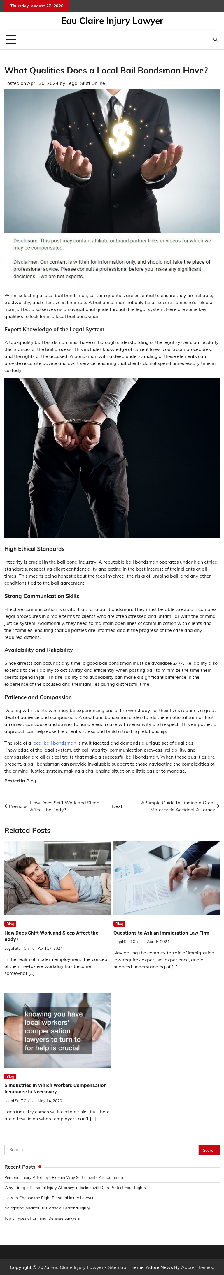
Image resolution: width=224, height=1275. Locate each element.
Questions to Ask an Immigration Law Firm (161, 933)
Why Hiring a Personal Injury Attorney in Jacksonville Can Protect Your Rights (75, 1187)
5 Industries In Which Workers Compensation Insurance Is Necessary (55, 1088)
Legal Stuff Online (85, 83)
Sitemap (117, 1267)
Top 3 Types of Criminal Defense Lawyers (42, 1218)
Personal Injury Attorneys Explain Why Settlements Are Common (63, 1177)
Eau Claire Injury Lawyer (112, 20)
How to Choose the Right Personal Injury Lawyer (49, 1197)
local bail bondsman (54, 743)
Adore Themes (197, 1267)
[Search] (215, 39)
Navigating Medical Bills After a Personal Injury (47, 1207)
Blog (31, 781)
